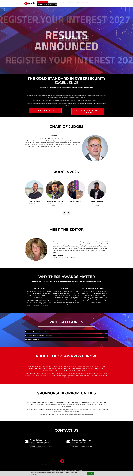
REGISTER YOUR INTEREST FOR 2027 (88, 111)
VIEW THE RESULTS (45, 110)
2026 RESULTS (42, 2)
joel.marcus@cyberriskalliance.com (82, 414)
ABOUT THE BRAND (82, 2)
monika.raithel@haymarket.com (83, 446)
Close (90, 473)
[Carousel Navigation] (66, 213)
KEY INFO (63, 2)
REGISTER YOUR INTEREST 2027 (47, 4)
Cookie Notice (34, 474)
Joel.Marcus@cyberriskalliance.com (42, 446)
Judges (70, 2)
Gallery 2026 (53, 2)
